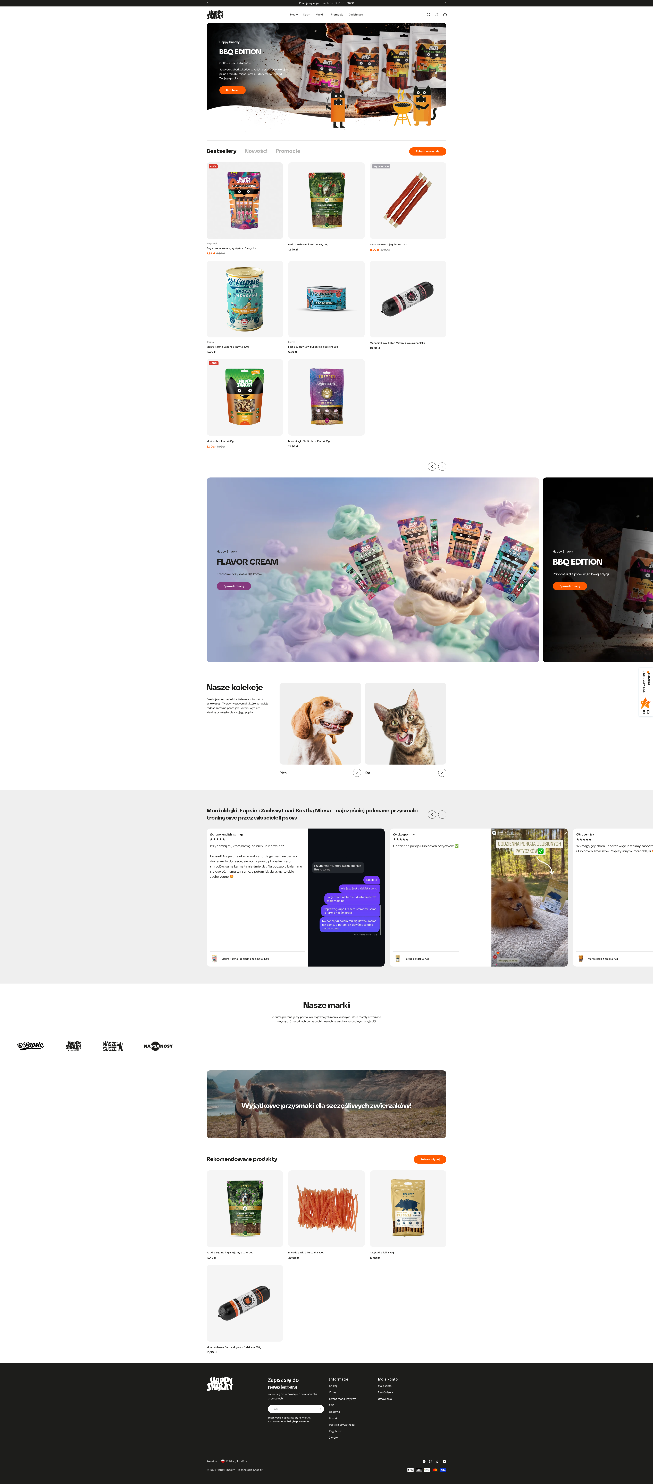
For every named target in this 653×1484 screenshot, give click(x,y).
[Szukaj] (428, 14)
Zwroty (333, 1437)
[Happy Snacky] (32, 1046)
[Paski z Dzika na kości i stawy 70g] (326, 200)
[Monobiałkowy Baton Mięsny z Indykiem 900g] (245, 1303)
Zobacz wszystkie (428, 151)
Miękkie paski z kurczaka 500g (306, 1252)
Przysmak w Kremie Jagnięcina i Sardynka (231, 248)
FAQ (331, 1405)
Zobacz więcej (430, 1159)
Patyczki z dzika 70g (382, 1252)
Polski (210, 1461)
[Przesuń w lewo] (432, 467)
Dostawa (334, 1412)
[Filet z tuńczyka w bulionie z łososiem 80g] (326, 299)
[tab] (222, 151)
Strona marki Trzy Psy (342, 1399)
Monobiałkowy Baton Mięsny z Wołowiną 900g (397, 343)
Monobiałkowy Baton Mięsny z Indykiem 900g (234, 1347)
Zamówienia (385, 1392)
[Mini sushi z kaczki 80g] (245, 397)
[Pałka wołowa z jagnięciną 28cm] (408, 200)
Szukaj (333, 1386)
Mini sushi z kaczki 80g (220, 441)
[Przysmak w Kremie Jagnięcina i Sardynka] (245, 200)
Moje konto (384, 1386)
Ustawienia (385, 1399)
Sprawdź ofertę (234, 586)
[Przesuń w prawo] (442, 467)
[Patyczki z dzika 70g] (408, 1208)
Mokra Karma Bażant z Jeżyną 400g (228, 346)
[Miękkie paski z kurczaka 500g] (326, 1208)
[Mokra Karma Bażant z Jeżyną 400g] (245, 299)
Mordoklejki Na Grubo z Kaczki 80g (309, 441)
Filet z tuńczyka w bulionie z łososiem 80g (313, 346)
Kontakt (333, 1418)
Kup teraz (232, 94)
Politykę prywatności (298, 1421)
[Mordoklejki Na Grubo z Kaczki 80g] (326, 397)
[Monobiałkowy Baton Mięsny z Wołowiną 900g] (408, 299)
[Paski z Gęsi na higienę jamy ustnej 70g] (245, 1208)
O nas (332, 1392)
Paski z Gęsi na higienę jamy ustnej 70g (230, 1252)
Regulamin (335, 1431)
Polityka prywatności (342, 1424)
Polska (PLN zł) (235, 1461)
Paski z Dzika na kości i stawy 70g (308, 244)
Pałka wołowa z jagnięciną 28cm (389, 244)
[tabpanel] (326, 305)
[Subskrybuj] (320, 1409)
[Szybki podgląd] (278, 170)
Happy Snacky (226, 1470)
